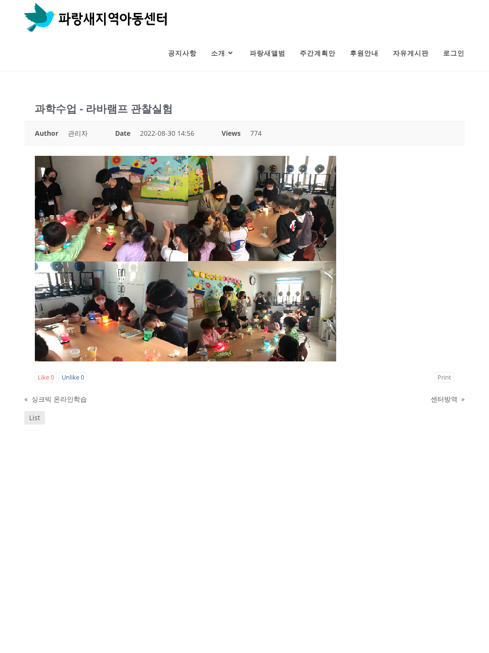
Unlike (73, 377)
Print (444, 377)
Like (46, 377)
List (34, 417)
